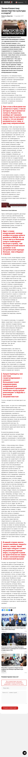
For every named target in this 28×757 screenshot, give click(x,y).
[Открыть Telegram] (25, 753)
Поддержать (20, 2)
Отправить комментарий (9, 708)
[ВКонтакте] (2, 610)
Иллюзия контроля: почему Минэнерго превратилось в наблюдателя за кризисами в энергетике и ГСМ (13, 648)
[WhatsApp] (7, 610)
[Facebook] (9, 610)
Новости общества (6, 16)
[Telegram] (5, 610)
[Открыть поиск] (25, 2)
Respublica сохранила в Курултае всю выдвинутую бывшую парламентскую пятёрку (12, 669)
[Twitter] (11, 610)
